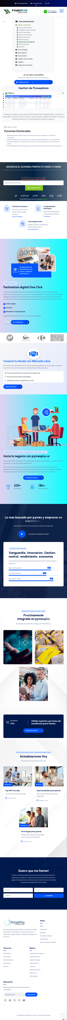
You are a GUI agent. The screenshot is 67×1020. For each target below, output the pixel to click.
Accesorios (7, 963)
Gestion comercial (23, 25)
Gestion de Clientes (25, 35)
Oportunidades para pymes (49, 790)
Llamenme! (49, 896)
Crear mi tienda (17, 216)
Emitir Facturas (23, 39)
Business (39, 784)
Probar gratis (23, 82)
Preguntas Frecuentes (24, 65)
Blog (41, 926)
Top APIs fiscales (12, 790)
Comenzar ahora (31, 730)
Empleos (43, 932)
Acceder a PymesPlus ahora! (39, 534)
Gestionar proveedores (26, 42)
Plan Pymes (7, 957)
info (12, 723)
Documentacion (37, 3)
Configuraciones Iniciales (26, 30)
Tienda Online (22, 56)
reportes (21, 47)
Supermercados (35, 960)
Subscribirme (31, 994)
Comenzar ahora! (31, 477)
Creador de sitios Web (25, 59)
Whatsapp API (22, 53)
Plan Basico (7, 953)
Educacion (33, 973)
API (48, 3)
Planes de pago (23, 44)
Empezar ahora (10, 386)
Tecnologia (33, 976)
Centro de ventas (24, 32)
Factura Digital (22, 50)
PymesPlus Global (46, 936)
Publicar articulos (24, 37)
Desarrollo (8, 784)
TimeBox (20, 62)
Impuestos (24, 825)
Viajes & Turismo (35, 970)
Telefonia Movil (35, 957)
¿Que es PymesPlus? (25, 28)
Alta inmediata (18, 322)
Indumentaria (34, 963)
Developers (44, 939)
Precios (6, 966)
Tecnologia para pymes (31, 831)
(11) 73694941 (52, 12)
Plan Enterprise (8, 960)
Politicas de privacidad (47, 942)
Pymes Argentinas (22, 3)
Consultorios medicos (37, 953)
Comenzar (47, 216)
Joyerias (32, 966)
